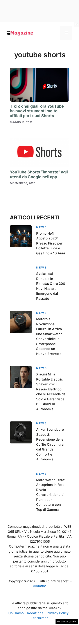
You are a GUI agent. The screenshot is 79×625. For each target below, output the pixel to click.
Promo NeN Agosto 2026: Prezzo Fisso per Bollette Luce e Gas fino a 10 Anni (50, 243)
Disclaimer (39, 618)
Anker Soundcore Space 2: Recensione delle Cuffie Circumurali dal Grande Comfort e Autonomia (50, 444)
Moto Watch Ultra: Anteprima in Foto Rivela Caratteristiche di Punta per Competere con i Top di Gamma (50, 495)
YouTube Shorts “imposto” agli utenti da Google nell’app (39, 174)
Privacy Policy (57, 613)
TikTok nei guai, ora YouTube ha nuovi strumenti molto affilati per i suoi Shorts (37, 111)
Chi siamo (16, 613)
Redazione (35, 613)
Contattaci (39, 586)
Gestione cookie (67, 621)
